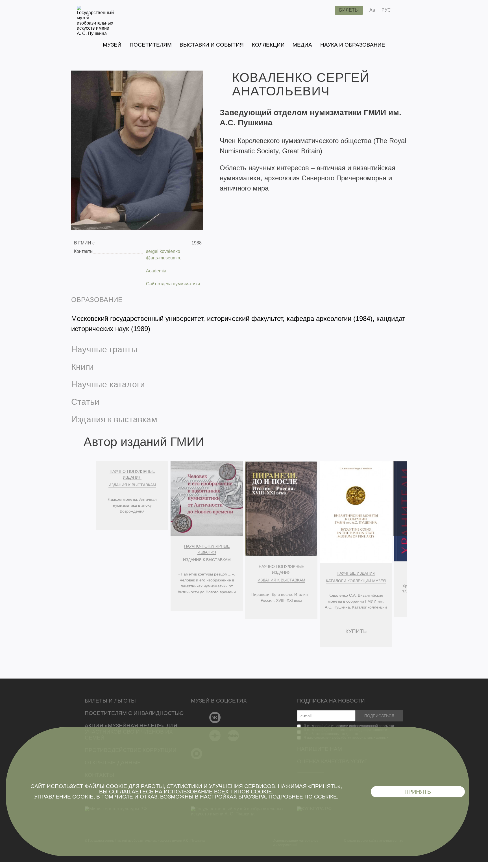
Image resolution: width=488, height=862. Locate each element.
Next (400, 498)
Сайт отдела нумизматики (173, 283)
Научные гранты (104, 349)
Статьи (85, 401)
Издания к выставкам (114, 419)
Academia (156, 270)
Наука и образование (352, 45)
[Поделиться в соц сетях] (403, 10)
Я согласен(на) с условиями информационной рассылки (349, 726)
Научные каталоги (108, 384)
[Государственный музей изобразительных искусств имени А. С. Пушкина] (95, 33)
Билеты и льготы (110, 701)
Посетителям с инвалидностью (134, 713)
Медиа (302, 45)
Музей (112, 45)
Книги (82, 366)
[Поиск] (326, 10)
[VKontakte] (215, 717)
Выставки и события (212, 45)
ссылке (325, 797)
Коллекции (268, 45)
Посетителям (151, 45)
